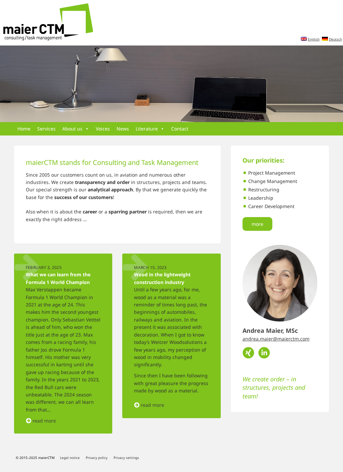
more (257, 224)
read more (44, 420)
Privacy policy (97, 457)
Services (46, 128)
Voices (103, 128)
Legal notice (70, 457)
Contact (179, 128)
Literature (147, 128)
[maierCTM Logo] (46, 22)
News (123, 128)
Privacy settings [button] (126, 457)
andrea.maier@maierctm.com (276, 339)
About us (72, 128)
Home (23, 128)
